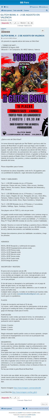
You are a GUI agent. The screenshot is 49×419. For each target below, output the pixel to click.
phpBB (20, 412)
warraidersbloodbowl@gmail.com (28, 294)
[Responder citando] (42, 30)
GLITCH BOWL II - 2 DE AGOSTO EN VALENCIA (20, 16)
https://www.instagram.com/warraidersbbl (27, 388)
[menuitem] (6, 7)
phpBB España (31, 414)
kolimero (3, 28)
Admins (10, 20)
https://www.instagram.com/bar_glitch (24, 392)
